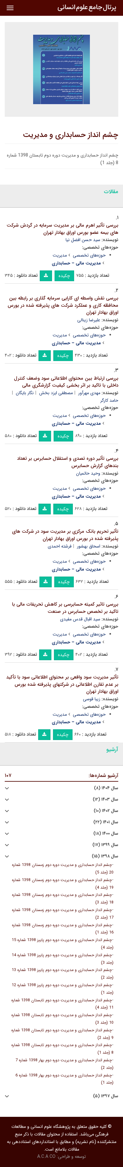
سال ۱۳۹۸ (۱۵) (105, 856)
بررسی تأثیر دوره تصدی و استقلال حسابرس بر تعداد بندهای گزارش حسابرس (67, 462)
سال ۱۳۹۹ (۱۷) (105, 845)
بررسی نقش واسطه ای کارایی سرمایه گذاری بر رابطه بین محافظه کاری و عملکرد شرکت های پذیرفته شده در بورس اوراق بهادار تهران (63, 305)
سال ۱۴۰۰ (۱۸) (105, 833)
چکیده (64, 275)
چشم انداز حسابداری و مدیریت (70, 135)
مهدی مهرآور (89, 392)
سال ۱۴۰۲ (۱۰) (106, 811)
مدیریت (60, 255)
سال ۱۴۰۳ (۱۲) (105, 799)
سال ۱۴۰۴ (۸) (106, 788)
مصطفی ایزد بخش (56, 392)
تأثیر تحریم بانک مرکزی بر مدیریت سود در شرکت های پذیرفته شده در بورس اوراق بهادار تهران (65, 535)
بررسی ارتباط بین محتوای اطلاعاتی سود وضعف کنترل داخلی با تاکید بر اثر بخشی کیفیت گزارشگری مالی (66, 382)
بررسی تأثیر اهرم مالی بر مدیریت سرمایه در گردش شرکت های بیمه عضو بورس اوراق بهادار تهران (62, 229)
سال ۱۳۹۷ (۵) (105, 1096)
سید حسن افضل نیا (83, 239)
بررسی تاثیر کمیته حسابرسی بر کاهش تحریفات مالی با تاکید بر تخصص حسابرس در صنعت (65, 608)
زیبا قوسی (91, 699)
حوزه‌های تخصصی (89, 255)
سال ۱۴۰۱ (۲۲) (105, 822)
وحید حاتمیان (88, 473)
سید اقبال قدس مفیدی (80, 619)
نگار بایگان (25, 392)
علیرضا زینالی (88, 320)
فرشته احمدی (60, 546)
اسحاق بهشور (88, 546)
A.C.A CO (46, 1156)
